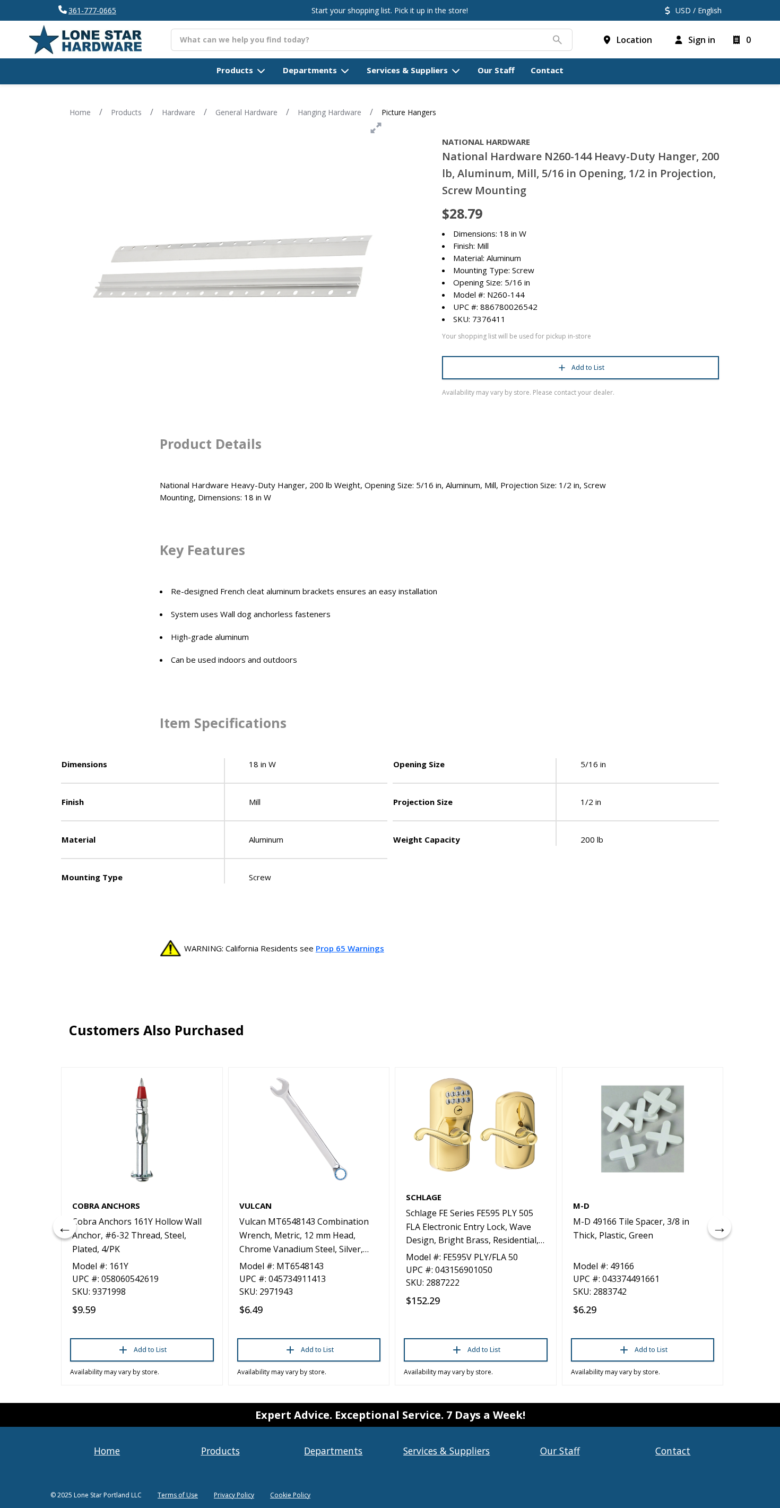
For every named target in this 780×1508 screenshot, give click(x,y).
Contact (672, 1450)
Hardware (178, 112)
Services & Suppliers (446, 1450)
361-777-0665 (92, 10)
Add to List (587, 367)
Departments (333, 1450)
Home (80, 112)
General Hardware (246, 112)
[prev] (64, 1226)
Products (126, 112)
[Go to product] (142, 1129)
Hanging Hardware (329, 112)
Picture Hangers (409, 112)
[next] (719, 1226)
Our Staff (560, 1450)
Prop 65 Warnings (350, 948)
